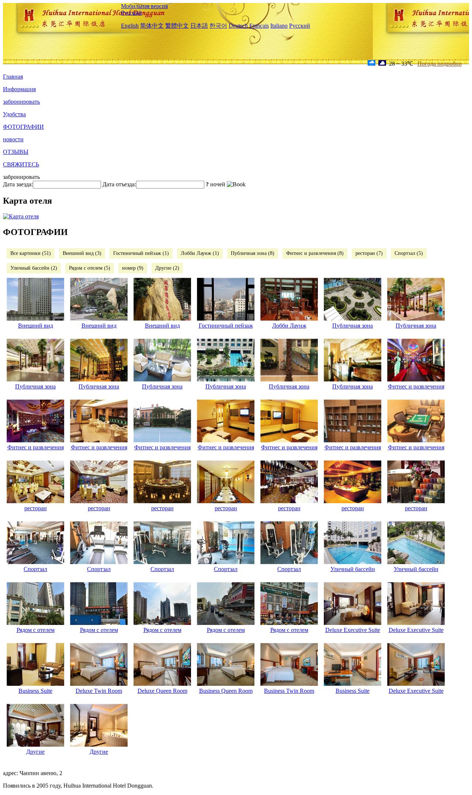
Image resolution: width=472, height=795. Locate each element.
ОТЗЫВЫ (15, 152)
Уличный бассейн (352, 569)
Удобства (14, 114)
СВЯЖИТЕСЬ (21, 164)
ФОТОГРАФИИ (23, 127)
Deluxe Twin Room (99, 691)
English (130, 26)
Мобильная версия (144, 6)
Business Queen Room (226, 691)
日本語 (199, 26)
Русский (131, 13)
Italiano (279, 26)
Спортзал (35, 569)
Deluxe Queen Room (162, 691)
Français (259, 26)
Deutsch (238, 26)
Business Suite (35, 691)
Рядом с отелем (36, 630)
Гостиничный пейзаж (226, 325)
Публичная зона (352, 325)
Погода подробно (439, 64)
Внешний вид (35, 325)
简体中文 (152, 26)
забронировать (21, 101)
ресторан (35, 508)
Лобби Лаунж (289, 325)
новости (13, 139)
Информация (19, 89)
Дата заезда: (18, 184)
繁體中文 (177, 26)
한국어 (218, 26)
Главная (13, 76)
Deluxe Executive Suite (352, 630)
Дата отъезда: (119, 184)
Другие (35, 752)
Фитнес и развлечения (416, 386)
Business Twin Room (289, 691)
